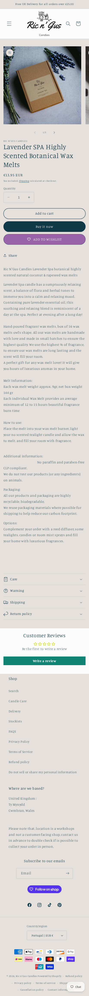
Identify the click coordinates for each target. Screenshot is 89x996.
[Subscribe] (68, 873)
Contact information (60, 989)
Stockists (15, 721)
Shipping (24, 180)
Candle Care (18, 701)
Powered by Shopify (49, 976)
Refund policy (19, 762)
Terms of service (46, 983)
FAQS (12, 731)
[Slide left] (35, 132)
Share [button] (13, 255)
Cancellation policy (32, 989)
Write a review (44, 661)
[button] (9, 24)
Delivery (15, 711)
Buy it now (45, 227)
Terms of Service (21, 751)
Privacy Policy (19, 741)
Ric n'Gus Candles (26, 976)
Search (14, 691)
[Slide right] (54, 132)
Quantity (9, 188)
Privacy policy (22, 983)
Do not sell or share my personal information (43, 772)
